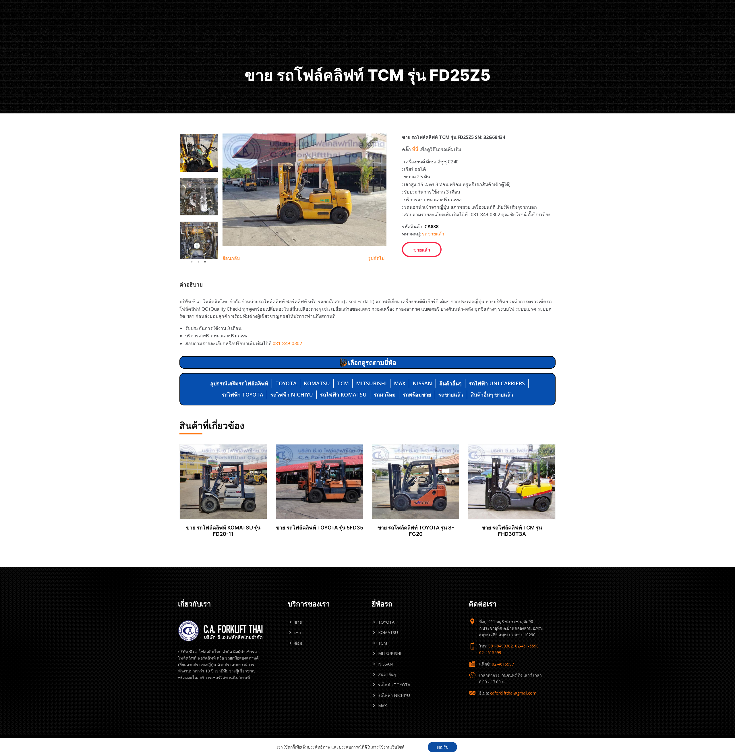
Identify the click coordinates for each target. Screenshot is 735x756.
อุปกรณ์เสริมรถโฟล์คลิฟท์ (239, 383)
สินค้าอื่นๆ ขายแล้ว (492, 394)
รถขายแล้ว (433, 234)
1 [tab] (192, 262)
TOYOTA (286, 383)
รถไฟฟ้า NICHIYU (291, 394)
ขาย (298, 622)
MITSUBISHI (371, 383)
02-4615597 (503, 664)
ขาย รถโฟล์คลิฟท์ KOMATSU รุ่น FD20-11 (223, 531)
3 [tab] (205, 262)
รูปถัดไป (376, 258)
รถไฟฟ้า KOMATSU (343, 394)
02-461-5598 (527, 646)
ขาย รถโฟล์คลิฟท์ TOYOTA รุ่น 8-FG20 (416, 531)
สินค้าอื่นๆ (450, 383)
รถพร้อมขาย (417, 394)
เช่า (297, 632)
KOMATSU (317, 383)
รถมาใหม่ (385, 394)
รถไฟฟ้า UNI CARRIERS (497, 383)
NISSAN (422, 383)
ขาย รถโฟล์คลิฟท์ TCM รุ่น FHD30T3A (512, 531)
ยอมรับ (442, 747)
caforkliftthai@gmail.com (513, 693)
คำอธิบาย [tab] (191, 284)
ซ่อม (298, 643)
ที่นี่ (415, 149)
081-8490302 (500, 646)
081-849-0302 (287, 343)
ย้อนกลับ (231, 258)
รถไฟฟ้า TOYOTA (242, 394)
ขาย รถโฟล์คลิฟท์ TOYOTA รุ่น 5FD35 (319, 528)
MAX (399, 383)
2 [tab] (198, 262)
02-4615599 (490, 652)
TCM (343, 383)
